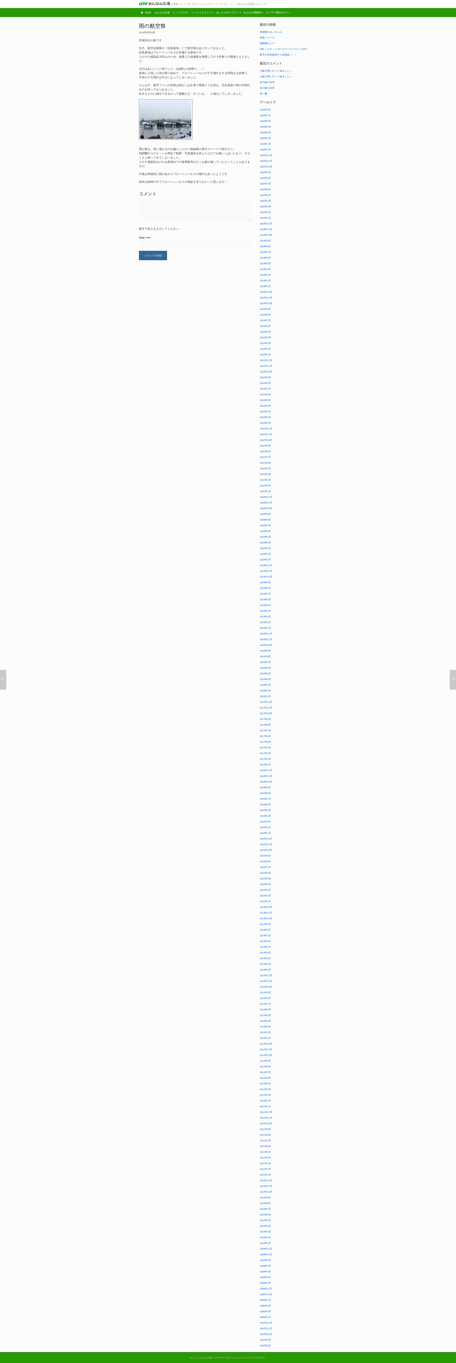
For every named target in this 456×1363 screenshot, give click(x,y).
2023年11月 (266, 297)
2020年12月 (266, 497)
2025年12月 (266, 155)
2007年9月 (265, 1339)
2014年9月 (265, 924)
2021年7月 (265, 457)
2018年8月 (265, 656)
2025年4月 (265, 200)
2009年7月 (265, 1265)
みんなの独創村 (252, 12)
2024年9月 (265, 240)
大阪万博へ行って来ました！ (276, 70)
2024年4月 (265, 269)
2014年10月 (266, 918)
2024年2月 (265, 280)
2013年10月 (266, 986)
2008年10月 (266, 1294)
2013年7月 (265, 1003)
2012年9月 (265, 1060)
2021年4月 (265, 474)
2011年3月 (265, 1163)
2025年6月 (265, 189)
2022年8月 (265, 383)
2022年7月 (265, 388)
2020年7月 (265, 525)
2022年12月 (266, 360)
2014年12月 (266, 907)
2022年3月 (265, 411)
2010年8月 (265, 1203)
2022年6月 (265, 394)
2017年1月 (265, 764)
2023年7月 (265, 320)
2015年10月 (266, 850)
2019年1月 (265, 628)
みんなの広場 (162, 12)
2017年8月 (265, 724)
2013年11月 (266, 981)
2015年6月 (265, 872)
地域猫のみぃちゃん (271, 31)
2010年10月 (266, 1191)
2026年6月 (265, 121)
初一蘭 (263, 93)
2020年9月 (265, 514)
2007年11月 (266, 1328)
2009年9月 (265, 1260)
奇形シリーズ (267, 37)
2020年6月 (265, 531)
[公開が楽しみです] (453, 680)
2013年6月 (265, 1009)
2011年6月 (265, 1146)
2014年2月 (265, 964)
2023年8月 (265, 314)
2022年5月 (265, 400)
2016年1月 (265, 833)
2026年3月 (265, 138)
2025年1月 (265, 217)
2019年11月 (266, 571)
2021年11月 (266, 434)
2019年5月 (265, 605)
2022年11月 (266, 366)
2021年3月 (265, 479)
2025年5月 (265, 195)
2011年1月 (265, 1174)
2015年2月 (265, 895)
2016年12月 (266, 770)
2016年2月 (265, 827)
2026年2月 (265, 143)
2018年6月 (265, 667)
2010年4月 (265, 1226)
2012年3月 (265, 1095)
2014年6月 (265, 941)
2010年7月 (265, 1208)
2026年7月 (265, 115)
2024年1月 (265, 286)
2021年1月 (265, 491)
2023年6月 (265, 326)
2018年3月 (265, 684)
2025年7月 (265, 183)
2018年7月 (265, 662)
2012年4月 (265, 1089)
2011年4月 (265, 1157)
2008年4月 (265, 1311)
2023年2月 (265, 348)
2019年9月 (265, 582)
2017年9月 (265, 719)
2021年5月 (265, 468)
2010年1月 (265, 1243)
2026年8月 (265, 109)
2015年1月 (265, 901)
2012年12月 (266, 1043)
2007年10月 (266, 1334)
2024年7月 (265, 252)
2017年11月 (266, 707)
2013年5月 (265, 1015)
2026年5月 (265, 126)
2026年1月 (265, 149)
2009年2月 (265, 1283)
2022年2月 (265, 417)
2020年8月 (265, 519)
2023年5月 (265, 331)
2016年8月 (265, 793)
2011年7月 (265, 1140)
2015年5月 (265, 878)
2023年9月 (265, 309)
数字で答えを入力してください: (159, 228)
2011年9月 (265, 1129)
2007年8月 (265, 1345)
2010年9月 (265, 1197)
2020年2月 (265, 553)
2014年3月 (265, 958)
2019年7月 (265, 593)
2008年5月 (265, 1305)
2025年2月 (265, 212)
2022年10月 (266, 371)
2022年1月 (265, 422)
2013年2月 (265, 1032)
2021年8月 (265, 451)
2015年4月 (265, 884)
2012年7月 (265, 1072)
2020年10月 (266, 508)
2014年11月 (266, 912)
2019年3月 (265, 616)
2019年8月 (265, 588)
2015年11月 (266, 844)
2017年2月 (265, 759)
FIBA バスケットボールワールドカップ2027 (283, 49)
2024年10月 (266, 235)
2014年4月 (265, 952)
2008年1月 (265, 1317)
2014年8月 (265, 929)
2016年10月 (266, 781)
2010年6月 (265, 1214)
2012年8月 (265, 1066)
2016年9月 (265, 787)
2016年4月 (265, 815)
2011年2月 (265, 1169)
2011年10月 (266, 1123)
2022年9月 (265, 377)
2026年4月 (265, 132)
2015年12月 (266, 838)
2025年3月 (265, 206)
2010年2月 (265, 1237)
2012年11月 (266, 1049)
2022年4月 (265, 405)
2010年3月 (265, 1231)
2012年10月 (266, 1055)
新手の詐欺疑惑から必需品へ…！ (278, 54)
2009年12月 (266, 1248)
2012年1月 (265, 1106)
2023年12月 (266, 291)
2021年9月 (265, 445)
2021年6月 (265, 462)
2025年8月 (265, 178)
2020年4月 (265, 542)
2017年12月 (266, 702)
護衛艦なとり (267, 43)
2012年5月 (265, 1083)
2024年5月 (265, 263)
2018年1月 (265, 696)
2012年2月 (265, 1100)
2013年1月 (265, 1038)
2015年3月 (265, 890)
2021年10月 (266, 440)
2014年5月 (265, 946)
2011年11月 (266, 1117)
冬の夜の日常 (267, 82)
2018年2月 (265, 690)
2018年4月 (265, 679)
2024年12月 (266, 223)
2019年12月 (266, 565)
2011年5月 (265, 1152)
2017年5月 (265, 741)
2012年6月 (265, 1077)
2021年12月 (266, 428)
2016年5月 (265, 810)
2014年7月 (265, 935)
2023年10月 (266, 303)
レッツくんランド (202, 12)
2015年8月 (265, 861)
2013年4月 (265, 1021)
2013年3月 (265, 1026)
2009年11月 (266, 1254)
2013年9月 (265, 992)
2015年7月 (265, 867)
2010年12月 (266, 1180)
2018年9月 (265, 650)
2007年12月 (266, 1322)
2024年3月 (265, 274)
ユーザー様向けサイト (278, 12)
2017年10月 (266, 713)
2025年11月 (266, 160)
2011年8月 (265, 1134)
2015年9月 (265, 855)
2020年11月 (266, 502)
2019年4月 (265, 610)
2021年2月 (265, 485)
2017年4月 (265, 747)
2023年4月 (265, 337)
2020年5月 (265, 536)
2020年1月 (265, 559)
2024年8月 (265, 246)
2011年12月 (266, 1112)
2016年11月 (266, 776)
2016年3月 (265, 821)
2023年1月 (265, 354)
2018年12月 (266, 633)
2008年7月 (265, 1300)
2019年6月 (265, 599)
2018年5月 (265, 673)
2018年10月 (266, 645)
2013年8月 (265, 998)
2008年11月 (266, 1288)
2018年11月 (266, 639)
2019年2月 (265, 622)
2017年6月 (265, 736)
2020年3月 (265, 548)
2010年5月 (265, 1220)
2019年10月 (266, 576)
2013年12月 (266, 975)
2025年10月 (266, 166)
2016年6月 (265, 804)
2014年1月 (265, 969)
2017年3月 (265, 753)
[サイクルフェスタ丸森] (3, 680)
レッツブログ (180, 12)
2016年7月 (265, 798)
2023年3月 (265, 343)
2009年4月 (265, 1271)
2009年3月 (265, 1277)
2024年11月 (266, 229)
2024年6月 (265, 257)
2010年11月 (266, 1186)
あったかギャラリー (227, 12)
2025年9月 (265, 172)
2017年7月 (265, 730)
